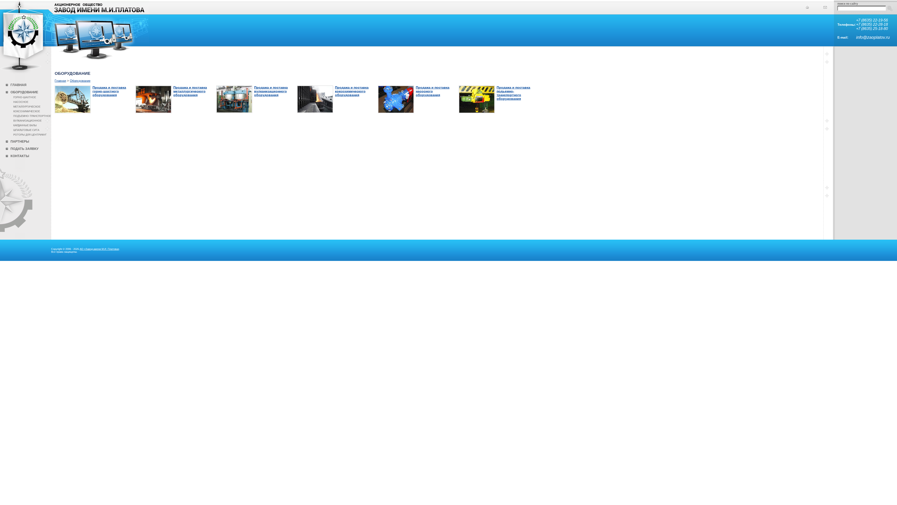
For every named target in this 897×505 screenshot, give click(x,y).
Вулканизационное (27, 120)
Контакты (20, 156)
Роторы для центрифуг (30, 134)
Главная (18, 85)
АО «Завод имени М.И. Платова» (99, 249)
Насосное (20, 102)
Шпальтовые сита (26, 130)
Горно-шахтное (24, 97)
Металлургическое (26, 106)
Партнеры (20, 141)
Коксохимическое (26, 111)
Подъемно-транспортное (32, 116)
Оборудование (24, 92)
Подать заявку (25, 149)
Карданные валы (25, 125)
